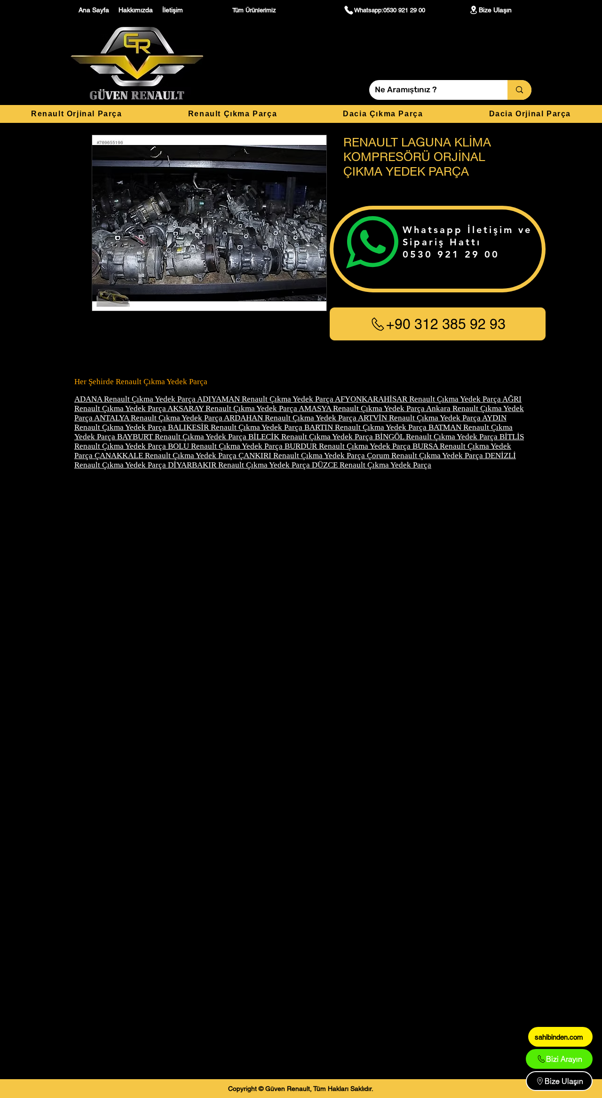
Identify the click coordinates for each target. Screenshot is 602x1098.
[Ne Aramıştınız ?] (519, 90)
